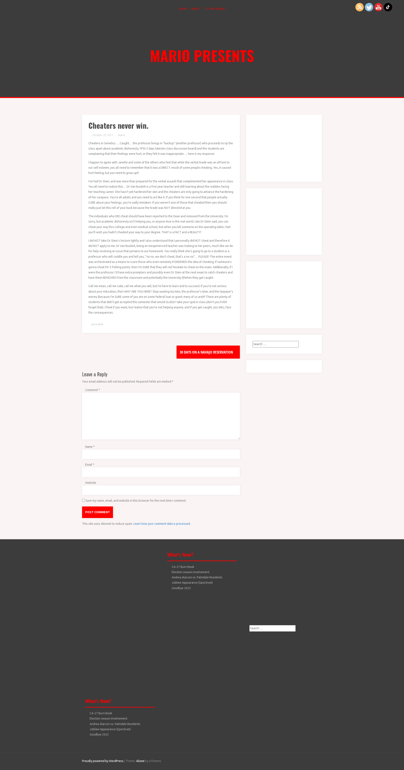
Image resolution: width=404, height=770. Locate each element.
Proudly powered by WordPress (103, 761)
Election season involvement (108, 718)
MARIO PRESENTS (202, 55)
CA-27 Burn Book (101, 713)
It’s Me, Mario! (215, 8)
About (196, 8)
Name (90, 446)
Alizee (140, 761)
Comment (92, 390)
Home (183, 8)
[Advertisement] (278, 147)
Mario (121, 135)
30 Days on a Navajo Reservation (207, 352)
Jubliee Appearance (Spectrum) (110, 729)
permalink (96, 324)
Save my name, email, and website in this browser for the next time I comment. (135, 500)
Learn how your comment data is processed (161, 523)
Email (89, 464)
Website (90, 482)
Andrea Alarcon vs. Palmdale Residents (115, 724)
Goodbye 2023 (99, 734)
